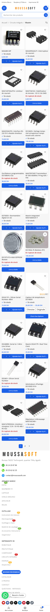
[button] (13, 61)
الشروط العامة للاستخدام (10, 597)
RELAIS (4, 505)
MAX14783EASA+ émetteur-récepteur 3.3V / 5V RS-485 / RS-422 (13, 426)
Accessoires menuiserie (11, 530)
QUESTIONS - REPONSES (11, 589)
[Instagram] (11, 602)
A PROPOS (6, 581)
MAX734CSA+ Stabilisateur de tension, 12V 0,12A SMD (36, 92)
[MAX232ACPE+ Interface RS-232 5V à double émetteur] (13, 118)
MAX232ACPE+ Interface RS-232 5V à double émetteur (12, 132)
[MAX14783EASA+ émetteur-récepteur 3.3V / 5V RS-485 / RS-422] (13, 411)
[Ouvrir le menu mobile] (4, 8)
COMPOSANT (7, 553)
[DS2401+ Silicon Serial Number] (13, 368)
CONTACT (5, 585)
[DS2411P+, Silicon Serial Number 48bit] (13, 284)
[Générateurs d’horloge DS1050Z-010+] (37, 371)
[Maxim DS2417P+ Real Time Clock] (37, 331)
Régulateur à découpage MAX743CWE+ (35, 420)
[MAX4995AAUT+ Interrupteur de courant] (37, 38)
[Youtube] (3, 602)
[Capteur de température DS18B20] (37, 284)
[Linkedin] (20, 602)
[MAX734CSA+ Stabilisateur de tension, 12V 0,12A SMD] (37, 78)
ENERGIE (5, 561)
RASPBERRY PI (7, 489)
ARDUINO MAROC (9, 481)
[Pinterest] (24, 602)
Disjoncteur (6, 564)
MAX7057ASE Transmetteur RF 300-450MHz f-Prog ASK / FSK (36, 175)
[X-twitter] (15, 602)
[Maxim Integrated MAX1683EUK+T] (37, 202)
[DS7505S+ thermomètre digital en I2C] (13, 202)
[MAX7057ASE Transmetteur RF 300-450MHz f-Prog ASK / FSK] (37, 160)
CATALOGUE (6, 577)
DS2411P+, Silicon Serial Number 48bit (11, 298)
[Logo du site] (25, 8)
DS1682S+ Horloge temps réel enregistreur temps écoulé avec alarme (35, 133)
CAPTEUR (5, 493)
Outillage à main (8, 522)
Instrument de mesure (11, 514)
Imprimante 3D (8, 541)
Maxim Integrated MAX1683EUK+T (33, 217)
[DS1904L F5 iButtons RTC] (37, 239)
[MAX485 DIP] (13, 38)
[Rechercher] (46, 15)
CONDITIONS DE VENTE (11, 593)
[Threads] (28, 602)
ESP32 (4, 484)
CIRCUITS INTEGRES (9, 556)
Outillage (6, 511)
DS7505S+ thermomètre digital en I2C (11, 217)
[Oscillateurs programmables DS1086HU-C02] (13, 160)
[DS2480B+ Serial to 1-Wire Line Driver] (13, 331)
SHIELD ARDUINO (8, 497)
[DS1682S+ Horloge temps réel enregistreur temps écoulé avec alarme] (37, 118)
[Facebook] (7, 602)
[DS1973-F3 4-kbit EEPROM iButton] (13, 243)
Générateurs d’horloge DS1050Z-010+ (34, 385)
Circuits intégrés (16, 22)
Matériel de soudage (10, 527)
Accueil (4, 22)
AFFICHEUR (6, 501)
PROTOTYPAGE (7, 549)
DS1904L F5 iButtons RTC (35, 250)
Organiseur (6, 535)
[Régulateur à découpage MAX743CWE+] (37, 408)
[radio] (30, 309)
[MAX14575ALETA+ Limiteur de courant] (13, 78)
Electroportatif (7, 519)
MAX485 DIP (6, 51)
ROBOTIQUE (6, 545)
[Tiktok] (32, 602)
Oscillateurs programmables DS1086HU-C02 (13, 174)
